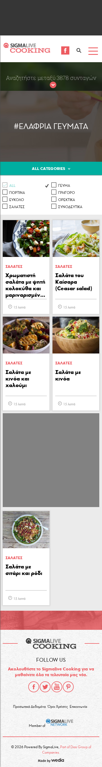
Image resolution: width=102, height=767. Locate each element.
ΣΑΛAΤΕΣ (17, 207)
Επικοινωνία (78, 707)
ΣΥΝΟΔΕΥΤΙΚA (70, 207)
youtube (56, 686)
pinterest (68, 686)
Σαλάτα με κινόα (68, 375)
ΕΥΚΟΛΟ (16, 200)
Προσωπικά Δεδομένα (29, 707)
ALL (12, 186)
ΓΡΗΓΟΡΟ (66, 193)
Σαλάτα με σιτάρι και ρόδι (23, 569)
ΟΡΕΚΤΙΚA (66, 200)
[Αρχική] (27, 51)
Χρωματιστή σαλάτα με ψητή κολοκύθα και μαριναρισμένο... (26, 285)
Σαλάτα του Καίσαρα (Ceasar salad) (73, 282)
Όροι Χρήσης (58, 707)
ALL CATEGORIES (48, 168)
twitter (45, 686)
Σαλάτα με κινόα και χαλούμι (18, 378)
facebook (33, 686)
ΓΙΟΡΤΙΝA (17, 193)
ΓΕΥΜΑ (64, 186)
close (53, 85)
